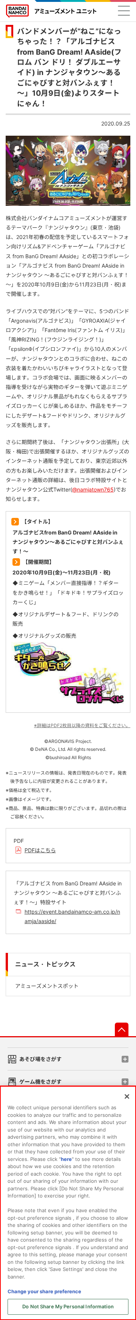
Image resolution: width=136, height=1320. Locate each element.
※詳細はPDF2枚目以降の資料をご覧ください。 (82, 725)
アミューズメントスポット (47, 986)
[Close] (127, 1096)
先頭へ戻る (121, 1029)
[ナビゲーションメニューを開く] (124, 11)
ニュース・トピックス (45, 964)
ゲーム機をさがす (40, 1081)
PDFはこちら (40, 850)
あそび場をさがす (40, 1059)
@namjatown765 (93, 489)
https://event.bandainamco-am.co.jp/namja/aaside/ (72, 916)
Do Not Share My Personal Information (68, 1306)
